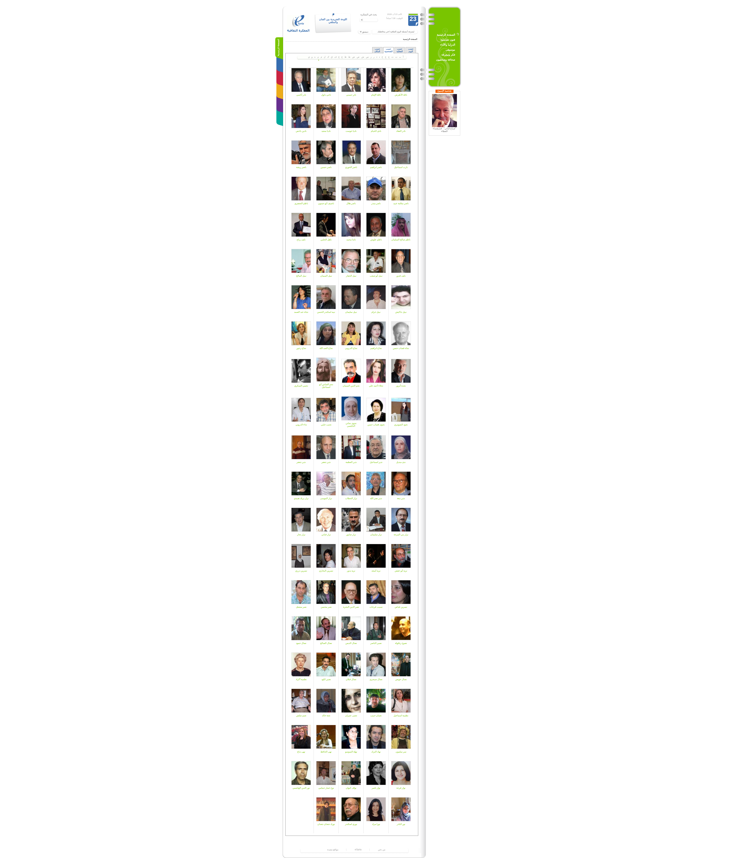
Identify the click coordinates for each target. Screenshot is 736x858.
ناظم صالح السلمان (400, 239)
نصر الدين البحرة (351, 607)
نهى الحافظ (326, 751)
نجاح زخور (301, 348)
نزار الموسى (326, 498)
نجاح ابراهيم (376, 348)
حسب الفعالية (400, 50)
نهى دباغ (301, 751)
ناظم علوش (376, 239)
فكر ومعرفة (448, 54)
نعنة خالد (326, 715)
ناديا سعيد (326, 131)
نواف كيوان (351, 788)
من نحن (381, 849)
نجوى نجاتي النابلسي (351, 424)
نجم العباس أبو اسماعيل (326, 385)
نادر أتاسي (301, 94)
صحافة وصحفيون (445, 59)
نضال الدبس (351, 643)
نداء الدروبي (301, 424)
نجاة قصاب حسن (401, 348)
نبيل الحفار (351, 275)
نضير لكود (326, 679)
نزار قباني (326, 534)
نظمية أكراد (301, 679)
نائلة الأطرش (401, 94)
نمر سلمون (401, 751)
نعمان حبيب (376, 715)
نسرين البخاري (326, 570)
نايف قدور (401, 275)
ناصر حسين (326, 167)
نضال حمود (301, 643)
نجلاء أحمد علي (376, 385)
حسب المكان (377, 50)
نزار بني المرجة (401, 534)
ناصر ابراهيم (376, 167)
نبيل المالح (301, 275)
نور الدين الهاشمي (301, 788)
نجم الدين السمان (351, 385)
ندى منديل (401, 462)
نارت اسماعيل (401, 167)
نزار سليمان (376, 534)
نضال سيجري (376, 679)
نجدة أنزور (401, 385)
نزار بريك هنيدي (301, 498)
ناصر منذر (376, 203)
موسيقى (450, 49)
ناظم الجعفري (301, 203)
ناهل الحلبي (326, 239)
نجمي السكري (301, 385)
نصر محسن (326, 607)
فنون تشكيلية (447, 39)
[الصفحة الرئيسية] (279, 48)
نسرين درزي (301, 570)
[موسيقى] (280, 89)
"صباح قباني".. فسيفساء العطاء (444, 130)
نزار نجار (301, 534)
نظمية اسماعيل (400, 715)
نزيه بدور (351, 570)
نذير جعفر (326, 462)
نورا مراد (376, 824)
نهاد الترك (376, 751)
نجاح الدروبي (351, 348)
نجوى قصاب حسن (376, 424)
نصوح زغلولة (401, 643)
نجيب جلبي (326, 424)
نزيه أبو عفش (401, 570)
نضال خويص (401, 679)
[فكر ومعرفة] (280, 102)
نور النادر (401, 824)
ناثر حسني (351, 94)
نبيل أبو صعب (376, 275)
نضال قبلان (351, 679)
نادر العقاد (401, 131)
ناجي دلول (326, 94)
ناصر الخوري (351, 167)
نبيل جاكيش (401, 312)
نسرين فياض (401, 607)
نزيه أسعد (375, 570)
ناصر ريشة (301, 167)
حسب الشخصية (388, 50)
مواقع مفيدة (332, 849)
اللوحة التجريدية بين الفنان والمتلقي (333, 21)
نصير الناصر (376, 643)
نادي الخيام (376, 131)
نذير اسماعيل (376, 462)
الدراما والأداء (447, 44)
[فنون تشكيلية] (280, 62)
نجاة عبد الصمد (301, 312)
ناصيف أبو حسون (326, 203)
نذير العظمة (351, 462)
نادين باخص (301, 131)
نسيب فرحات (376, 607)
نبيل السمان (326, 275)
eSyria (358, 849)
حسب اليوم (410, 50)
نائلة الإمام (376, 94)
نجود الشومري (401, 424)
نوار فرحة (400, 788)
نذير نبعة (401, 498)
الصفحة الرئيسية (446, 34)
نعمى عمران (351, 715)
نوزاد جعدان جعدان (326, 824)
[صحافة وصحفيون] (280, 115)
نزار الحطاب (351, 498)
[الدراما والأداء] (280, 75)
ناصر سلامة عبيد (401, 203)
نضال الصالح (326, 643)
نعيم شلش (301, 715)
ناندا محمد (351, 239)
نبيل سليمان (351, 312)
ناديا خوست (351, 131)
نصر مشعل (301, 607)
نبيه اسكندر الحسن (326, 312)
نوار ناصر (376, 788)
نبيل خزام (375, 312)
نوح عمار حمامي (326, 788)
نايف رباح (301, 239)
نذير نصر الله (376, 498)
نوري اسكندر (351, 824)
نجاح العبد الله (326, 348)
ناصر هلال (351, 203)
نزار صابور (351, 534)
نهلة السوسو (351, 751)
